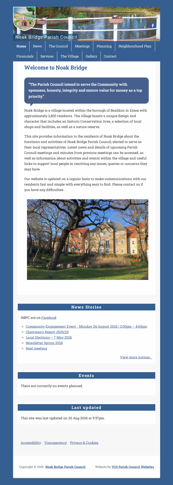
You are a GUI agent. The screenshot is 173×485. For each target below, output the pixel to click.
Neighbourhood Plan (135, 46)
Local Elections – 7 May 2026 (49, 337)
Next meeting (36, 348)
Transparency (55, 442)
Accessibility (31, 442)
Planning (104, 46)
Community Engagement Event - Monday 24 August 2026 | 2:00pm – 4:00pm (86, 326)
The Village (70, 56)
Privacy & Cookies (84, 442)
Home (21, 46)
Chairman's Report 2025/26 (47, 332)
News (37, 46)
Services (47, 56)
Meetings (82, 46)
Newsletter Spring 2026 (44, 343)
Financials (25, 56)
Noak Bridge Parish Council (65, 467)
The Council (58, 46)
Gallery (91, 56)
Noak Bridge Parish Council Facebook (152, 25)
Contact (110, 56)
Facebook (48, 317)
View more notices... (136, 357)
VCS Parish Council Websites (133, 467)
